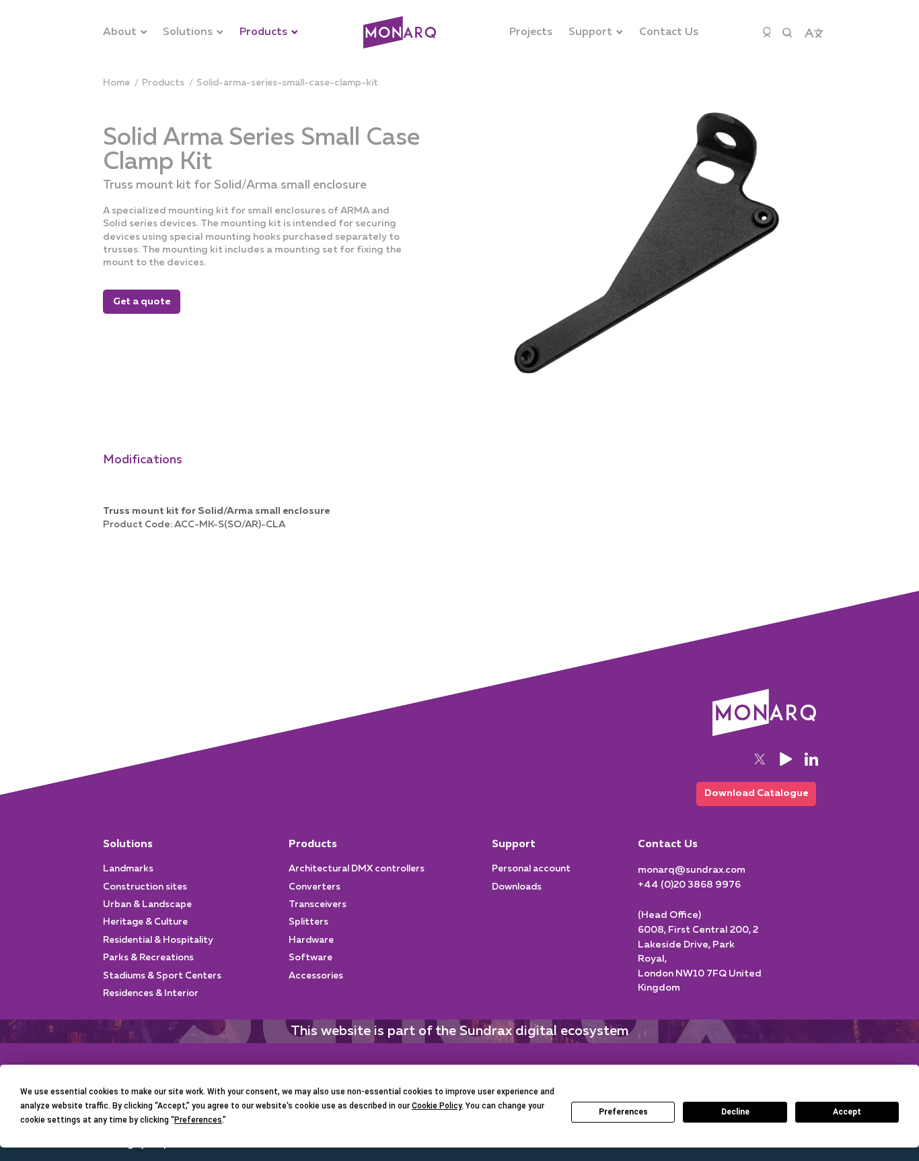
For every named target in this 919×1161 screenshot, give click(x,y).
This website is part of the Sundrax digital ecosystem (459, 1031)
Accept (847, 1112)
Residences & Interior (150, 993)
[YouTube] (786, 759)
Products (313, 844)
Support (514, 844)
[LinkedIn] (811, 759)
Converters (314, 887)
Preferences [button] (198, 1120)
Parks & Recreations (148, 957)
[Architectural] (399, 32)
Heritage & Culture (145, 922)
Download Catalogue (756, 793)
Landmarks (128, 868)
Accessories (316, 976)
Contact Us (668, 844)
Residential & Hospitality (158, 940)
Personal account (531, 868)
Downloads (517, 887)
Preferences (623, 1112)
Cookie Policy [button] (437, 1105)
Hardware (311, 940)
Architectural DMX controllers (357, 868)
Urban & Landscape (147, 904)
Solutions (128, 844)
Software (310, 957)
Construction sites (145, 887)
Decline (735, 1112)
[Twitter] (759, 759)
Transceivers (317, 904)
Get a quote (141, 301)
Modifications (142, 460)
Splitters (308, 922)
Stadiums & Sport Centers (162, 976)
